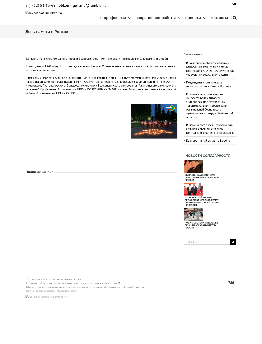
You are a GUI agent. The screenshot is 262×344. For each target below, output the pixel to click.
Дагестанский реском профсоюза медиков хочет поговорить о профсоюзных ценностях (203, 201)
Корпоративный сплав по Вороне (208, 140)
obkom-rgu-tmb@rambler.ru (83, 5)
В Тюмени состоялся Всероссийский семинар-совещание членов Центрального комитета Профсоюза (210, 128)
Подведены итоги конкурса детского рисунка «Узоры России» (208, 84)
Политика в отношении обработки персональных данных (52, 291)
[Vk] (234, 4)
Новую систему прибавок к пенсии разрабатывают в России (201, 225)
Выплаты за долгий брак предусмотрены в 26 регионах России (203, 177)
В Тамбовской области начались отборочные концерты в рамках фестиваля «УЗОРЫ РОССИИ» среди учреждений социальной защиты (210, 68)
